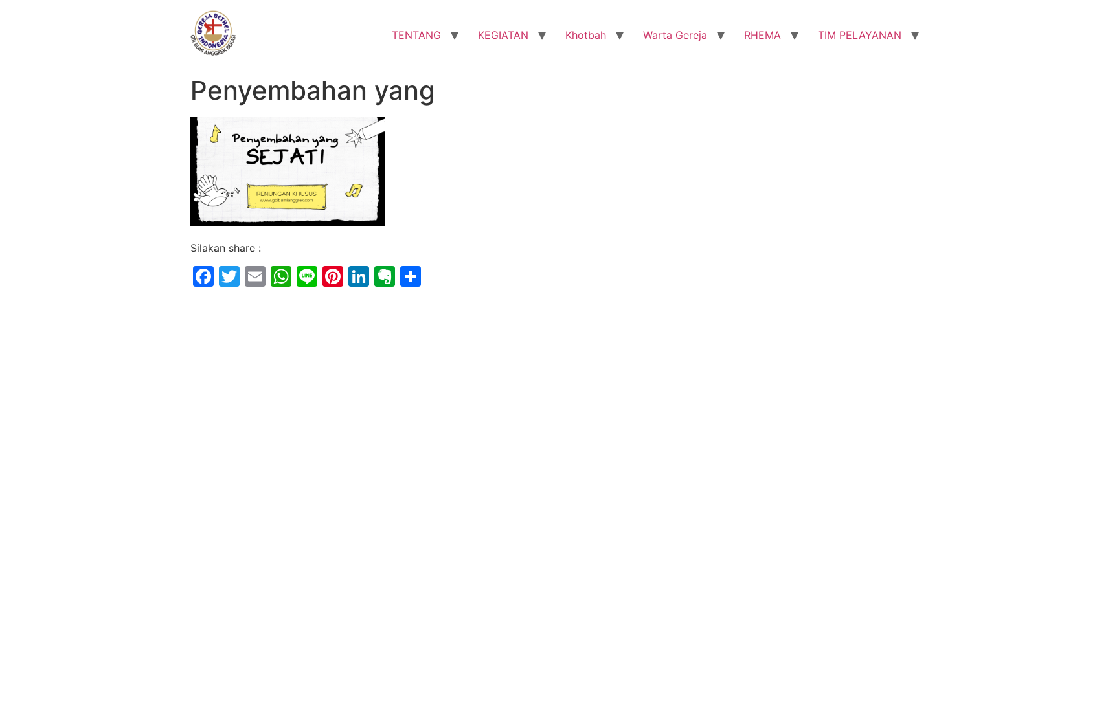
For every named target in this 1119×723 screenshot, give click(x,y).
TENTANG (416, 34)
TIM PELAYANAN (859, 34)
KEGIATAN (503, 34)
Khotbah (585, 34)
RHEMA (762, 34)
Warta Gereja (675, 34)
